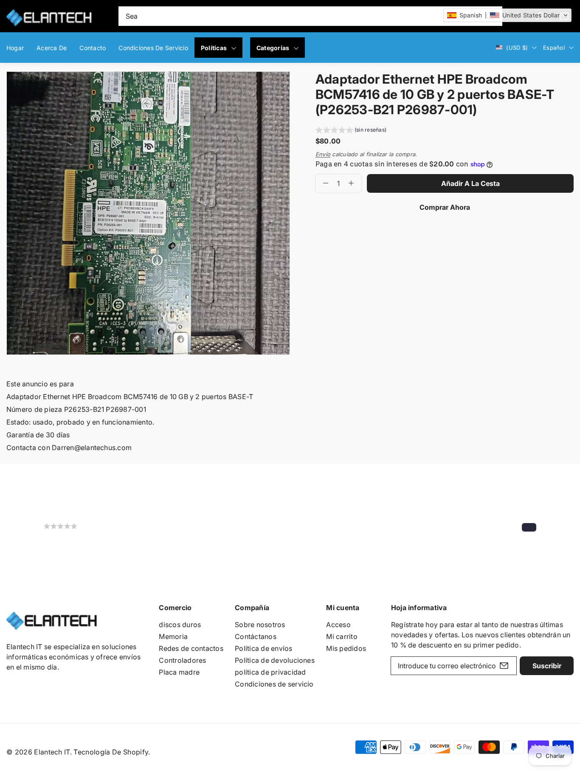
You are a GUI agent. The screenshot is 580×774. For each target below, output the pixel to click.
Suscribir (546, 665)
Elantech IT (52, 752)
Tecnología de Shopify (110, 752)
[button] (350, 131)
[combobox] (310, 16)
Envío (322, 154)
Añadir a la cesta (470, 183)
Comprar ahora (445, 207)
